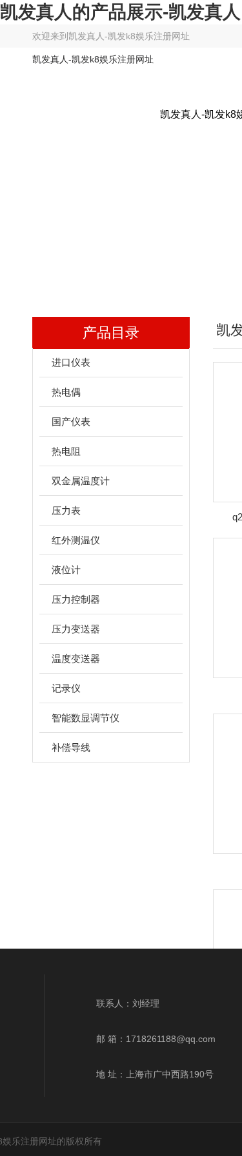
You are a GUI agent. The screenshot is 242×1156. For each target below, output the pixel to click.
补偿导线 (71, 747)
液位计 (66, 569)
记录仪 (66, 688)
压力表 (66, 510)
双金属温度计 (81, 480)
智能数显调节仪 (85, 717)
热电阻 (66, 451)
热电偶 (66, 391)
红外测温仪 (76, 540)
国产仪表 (71, 421)
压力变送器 (76, 628)
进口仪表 (71, 362)
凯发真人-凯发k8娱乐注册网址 (129, 36)
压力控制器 (76, 599)
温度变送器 (76, 658)
